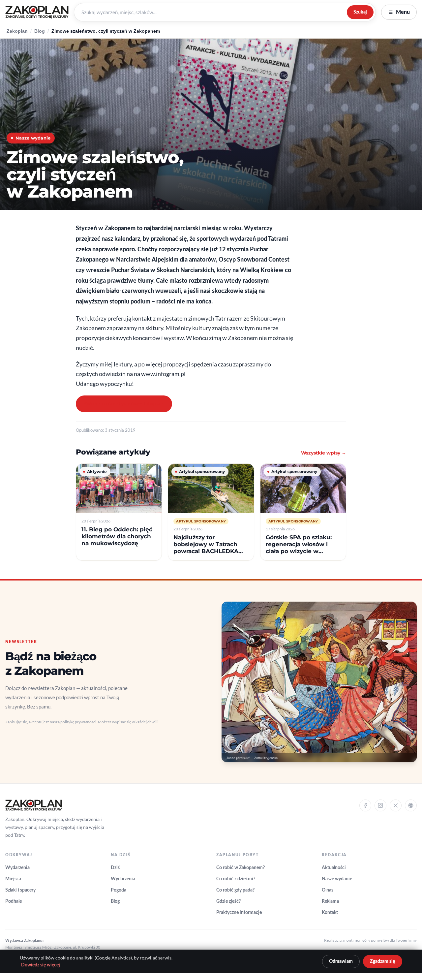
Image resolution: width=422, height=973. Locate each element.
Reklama (330, 901)
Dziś (115, 867)
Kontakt (330, 912)
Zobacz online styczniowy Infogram (124, 403)
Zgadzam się (382, 961)
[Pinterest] (411, 805)
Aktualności (334, 867)
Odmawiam (341, 961)
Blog (39, 31)
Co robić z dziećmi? (235, 879)
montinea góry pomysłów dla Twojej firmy (380, 940)
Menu (403, 12)
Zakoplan (17, 31)
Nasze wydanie (337, 879)
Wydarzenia (17, 867)
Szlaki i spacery (20, 890)
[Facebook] (365, 805)
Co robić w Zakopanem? (240, 867)
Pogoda (118, 890)
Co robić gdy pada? (235, 890)
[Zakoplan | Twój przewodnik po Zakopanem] (37, 12)
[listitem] (119, 512)
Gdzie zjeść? (228, 901)
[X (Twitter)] (396, 805)
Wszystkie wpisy (323, 453)
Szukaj (360, 12)
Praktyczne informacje (239, 912)
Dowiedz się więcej (40, 965)
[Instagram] (380, 805)
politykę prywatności (78, 722)
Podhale (13, 901)
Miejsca (13, 879)
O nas (327, 890)
